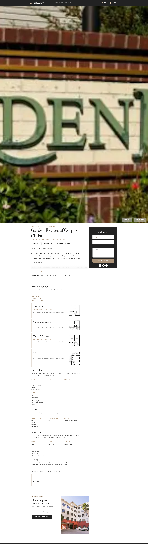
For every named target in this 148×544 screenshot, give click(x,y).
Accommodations (38, 279)
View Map (127, 220)
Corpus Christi (51, 226)
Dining (82, 279)
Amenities (51, 279)
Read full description (36, 271)
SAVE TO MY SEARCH (104, 237)
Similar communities (37, 496)
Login (114, 2)
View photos (140, 220)
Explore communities (42, 516)
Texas (32, 226)
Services (62, 279)
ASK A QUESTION (103, 260)
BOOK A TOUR (103, 242)
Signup (106, 2)
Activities (72, 279)
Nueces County (40, 226)
